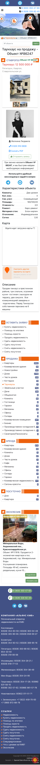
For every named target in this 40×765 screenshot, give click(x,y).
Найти (36, 44)
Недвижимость (10, 715)
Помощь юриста (11, 724)
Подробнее (30, 575)
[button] (20, 87)
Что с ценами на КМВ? (14, 744)
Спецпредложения (12, 741)
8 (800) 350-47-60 (30, 8)
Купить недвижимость (14, 718)
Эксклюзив (8, 747)
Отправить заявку (21, 156)
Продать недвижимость (15, 726)
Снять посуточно (11, 738)
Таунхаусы (10, 38)
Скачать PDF (16, 151)
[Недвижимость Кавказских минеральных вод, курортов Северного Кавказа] (2, 38)
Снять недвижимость (13, 735)
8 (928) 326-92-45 (31, 11)
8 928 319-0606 (19, 146)
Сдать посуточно (11, 732)
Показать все (32, 581)
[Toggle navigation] (1, 9)
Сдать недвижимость (13, 729)
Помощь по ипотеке (13, 721)
